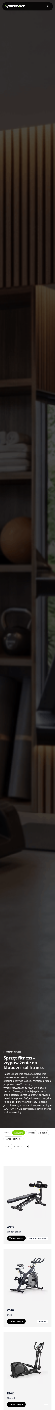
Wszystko (18, 1132)
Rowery (31, 1132)
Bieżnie (43, 1132)
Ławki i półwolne (13, 1138)
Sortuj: (7, 1146)
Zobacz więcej (16, 1238)
